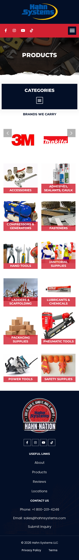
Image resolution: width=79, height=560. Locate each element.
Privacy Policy (31, 550)
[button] (72, 31)
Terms (53, 550)
